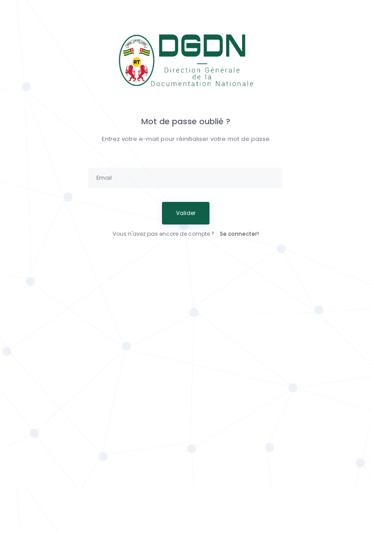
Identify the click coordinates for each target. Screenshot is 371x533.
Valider (185, 213)
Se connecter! (239, 234)
